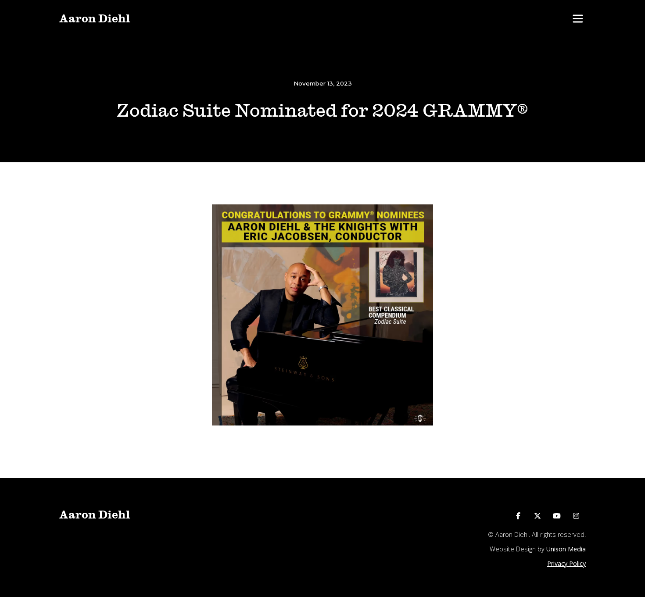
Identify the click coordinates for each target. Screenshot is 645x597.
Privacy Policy (566, 563)
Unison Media (566, 549)
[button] (578, 19)
